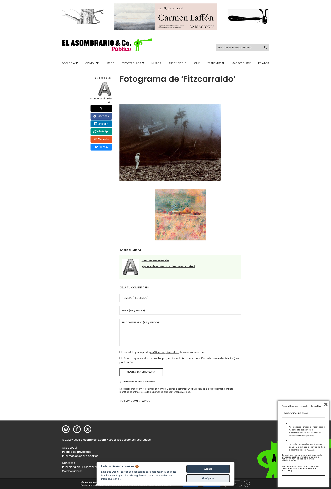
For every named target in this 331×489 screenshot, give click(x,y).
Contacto (68, 463)
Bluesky (103, 147)
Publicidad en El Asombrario (81, 467)
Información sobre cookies (80, 456)
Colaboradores (72, 471)
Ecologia (68, 63)
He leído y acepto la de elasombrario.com (165, 352)
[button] (107, 44)
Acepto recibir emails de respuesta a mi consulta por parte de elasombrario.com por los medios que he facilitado (307, 431)
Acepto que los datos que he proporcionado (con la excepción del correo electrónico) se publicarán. (179, 360)
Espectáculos (131, 63)
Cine (197, 63)
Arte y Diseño (178, 63)
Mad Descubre (241, 63)
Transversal (215, 63)
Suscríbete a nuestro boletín (301, 406)
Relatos (263, 63)
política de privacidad (164, 352)
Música (156, 63)
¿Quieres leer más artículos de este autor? (168, 266)
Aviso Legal (69, 448)
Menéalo (103, 139)
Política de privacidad (76, 452)
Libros (110, 63)
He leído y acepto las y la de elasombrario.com (307, 447)
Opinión (90, 63)
